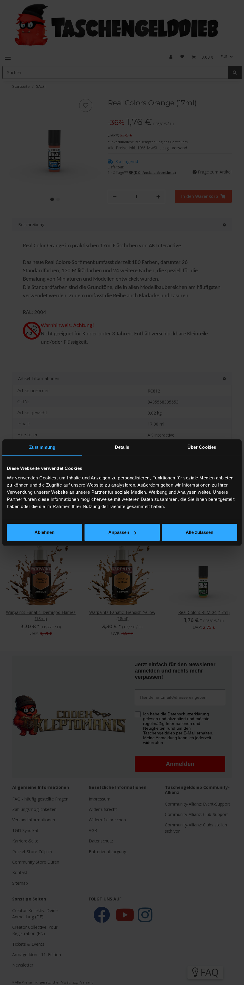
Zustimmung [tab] (42, 447)
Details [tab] (122, 447)
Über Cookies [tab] (201, 447)
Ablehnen (44, 532)
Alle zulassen (199, 532)
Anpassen (118, 532)
